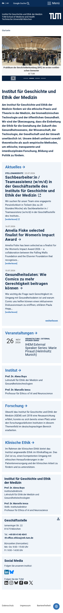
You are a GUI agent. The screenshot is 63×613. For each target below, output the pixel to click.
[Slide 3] (37, 78)
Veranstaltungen (19, 333)
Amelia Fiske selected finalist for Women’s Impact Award (30, 235)
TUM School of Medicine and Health (18, 17)
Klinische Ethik (18, 442)
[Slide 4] (43, 78)
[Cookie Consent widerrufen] (56, 606)
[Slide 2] (31, 78)
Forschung (14, 406)
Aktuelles (13, 167)
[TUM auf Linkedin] (6, 583)
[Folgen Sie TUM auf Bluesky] (16, 583)
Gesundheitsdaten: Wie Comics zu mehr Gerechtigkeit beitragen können (26, 281)
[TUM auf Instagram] (11, 583)
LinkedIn (6, 572)
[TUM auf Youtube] (26, 583)
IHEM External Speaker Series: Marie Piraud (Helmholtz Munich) (41, 349)
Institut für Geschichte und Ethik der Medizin (22, 14)
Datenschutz (8, 605)
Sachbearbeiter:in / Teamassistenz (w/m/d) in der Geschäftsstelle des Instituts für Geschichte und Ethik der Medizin (30, 186)
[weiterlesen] (11, 219)
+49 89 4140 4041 (18, 534)
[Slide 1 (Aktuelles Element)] (25, 78)
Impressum (25, 605)
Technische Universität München (17, 19)
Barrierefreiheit (44, 605)
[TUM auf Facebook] (21, 583)
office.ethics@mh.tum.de (20, 538)
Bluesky (11, 572)
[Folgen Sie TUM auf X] (31, 583)
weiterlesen (51, 320)
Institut (11, 370)
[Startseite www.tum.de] (55, 15)
